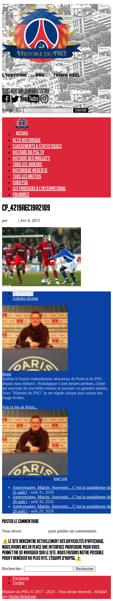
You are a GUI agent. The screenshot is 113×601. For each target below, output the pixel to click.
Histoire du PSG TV (28, 152)
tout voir (61, 478)
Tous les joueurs (27, 164)
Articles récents (25, 298)
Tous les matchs (27, 176)
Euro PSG (20, 182)
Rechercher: (12, 110)
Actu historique (27, 140)
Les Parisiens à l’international (39, 188)
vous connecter (34, 531)
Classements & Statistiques (37, 146)
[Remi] (35, 369)
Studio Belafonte (22, 596)
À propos (23, 293)
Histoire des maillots (31, 158)
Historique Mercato (30, 170)
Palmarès (21, 194)
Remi (12, 220)
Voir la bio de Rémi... (20, 407)
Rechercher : (12, 568)
